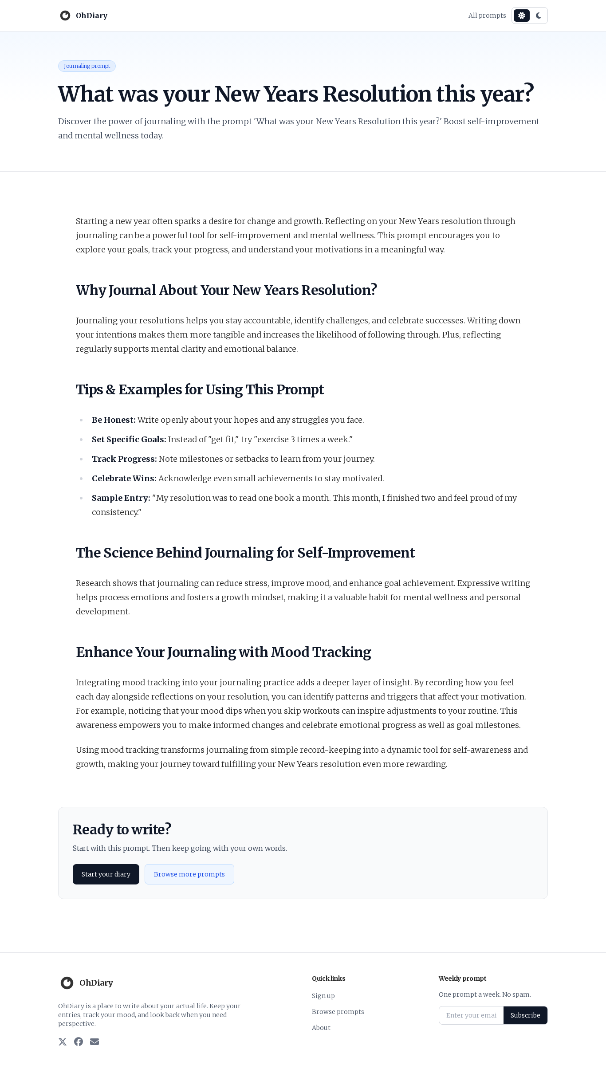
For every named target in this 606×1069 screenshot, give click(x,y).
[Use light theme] (522, 15)
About (321, 1028)
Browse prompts (338, 1012)
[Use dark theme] (538, 15)
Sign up (323, 996)
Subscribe (525, 1015)
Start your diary (106, 874)
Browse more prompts (189, 874)
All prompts (487, 16)
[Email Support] (94, 1042)
